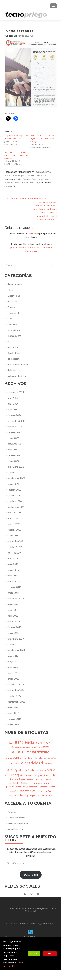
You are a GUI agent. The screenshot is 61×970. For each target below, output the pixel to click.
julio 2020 (13, 518)
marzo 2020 (14, 524)
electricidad (32, 762)
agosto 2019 (14, 552)
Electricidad (14, 295)
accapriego (36, 747)
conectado (33, 233)
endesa (48, 763)
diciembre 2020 (16, 495)
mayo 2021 (13, 483)
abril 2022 (13, 449)
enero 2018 (13, 632)
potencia (38, 783)
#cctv (11, 743)
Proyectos (22, 175)
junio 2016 (13, 707)
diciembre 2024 (16, 392)
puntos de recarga (32, 182)
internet (30, 780)
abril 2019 (13, 575)
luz (42, 779)
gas (40, 775)
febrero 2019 (14, 587)
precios (10, 786)
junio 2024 (13, 403)
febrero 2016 (14, 718)
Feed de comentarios (18, 823)
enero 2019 (13, 592)
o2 (9, 341)
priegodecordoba (30, 786)
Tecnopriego (14, 358)
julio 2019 (13, 558)
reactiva (14, 791)
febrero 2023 (14, 432)
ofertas (23, 783)
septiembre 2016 (16, 701)
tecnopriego (27, 795)
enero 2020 (13, 535)
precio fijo (48, 783)
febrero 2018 (14, 627)
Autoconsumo (15, 284)
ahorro (18, 751)
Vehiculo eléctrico (36, 175)
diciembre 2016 (16, 684)
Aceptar (33, 954)
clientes (42, 758)
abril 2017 (13, 667)
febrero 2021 (14, 489)
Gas (10, 318)
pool (30, 783)
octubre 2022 (15, 443)
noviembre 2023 (16, 420)
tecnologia (13, 795)
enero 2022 (13, 461)
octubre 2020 (15, 501)
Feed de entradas (16, 817)
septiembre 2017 (16, 650)
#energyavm (44, 742)
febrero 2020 (14, 529)
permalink (9, 185)
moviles (48, 780)
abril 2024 (13, 409)
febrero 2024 (14, 415)
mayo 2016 (13, 713)
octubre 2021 (15, 472)
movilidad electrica (13, 182)
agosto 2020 (14, 512)
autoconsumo (16, 757)
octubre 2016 (15, 695)
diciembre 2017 (16, 638)
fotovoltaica (30, 775)
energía (16, 775)
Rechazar (49, 954)
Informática (14, 330)
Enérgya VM (14, 312)
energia (44, 178)
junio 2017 (13, 655)
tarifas (48, 791)
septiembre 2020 (16, 506)
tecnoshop (42, 795)
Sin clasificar (14, 352)
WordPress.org (15, 829)
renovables (27, 791)
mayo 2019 (13, 569)
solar (40, 790)
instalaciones (17, 779)
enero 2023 (13, 438)
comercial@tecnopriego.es (42, 923)
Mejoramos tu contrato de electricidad (25, 198)
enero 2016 (13, 724)
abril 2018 (13, 615)
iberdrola (49, 775)
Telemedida (14, 370)
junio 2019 (13, 564)
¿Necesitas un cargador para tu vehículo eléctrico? (16, 155)
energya (39, 770)
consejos (52, 758)
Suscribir (30, 874)
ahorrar (45, 746)
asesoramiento (37, 752)
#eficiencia (24, 742)
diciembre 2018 (16, 598)
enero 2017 (13, 678)
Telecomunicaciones (18, 364)
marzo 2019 (14, 581)
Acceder (12, 811)
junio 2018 (13, 604)
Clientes (38, 171)
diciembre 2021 (16, 466)
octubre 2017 (15, 644)
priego (18, 787)
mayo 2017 (13, 661)
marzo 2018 (14, 621)
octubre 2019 (15, 546)
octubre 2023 (15, 426)
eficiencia (35, 178)
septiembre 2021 (16, 478)
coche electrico (23, 178)
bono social (32, 758)
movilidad (13, 783)
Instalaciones (10, 175)
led (37, 779)
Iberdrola (12, 324)
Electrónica (13, 301)
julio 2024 (13, 397)
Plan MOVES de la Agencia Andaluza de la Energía (42, 138)
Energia (46, 171)
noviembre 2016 (16, 690)
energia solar (28, 770)
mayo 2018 (13, 610)
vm (50, 795)
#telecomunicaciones (21, 747)
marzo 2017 (14, 673)
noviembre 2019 (16, 541)
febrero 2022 (14, 455)
